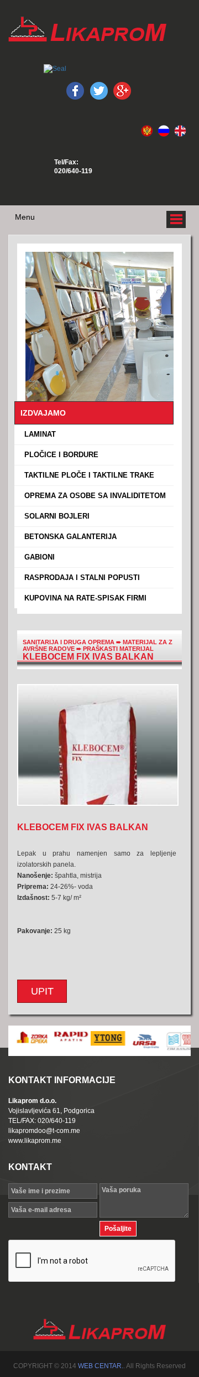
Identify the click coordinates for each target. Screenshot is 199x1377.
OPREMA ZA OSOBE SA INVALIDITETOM (93, 495)
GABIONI (37, 557)
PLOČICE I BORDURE (59, 455)
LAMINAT (38, 434)
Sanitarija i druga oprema (68, 642)
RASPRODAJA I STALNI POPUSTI (80, 577)
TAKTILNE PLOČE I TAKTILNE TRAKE (87, 475)
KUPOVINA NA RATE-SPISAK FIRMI (83, 598)
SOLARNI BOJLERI (55, 516)
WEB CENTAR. (100, 1366)
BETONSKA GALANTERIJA (68, 536)
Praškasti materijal (118, 648)
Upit (42, 991)
